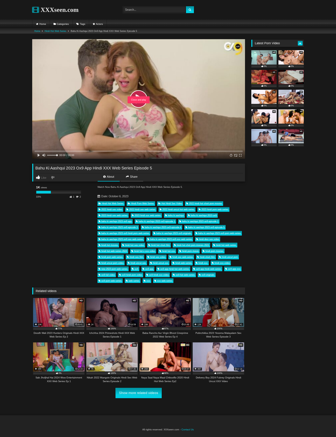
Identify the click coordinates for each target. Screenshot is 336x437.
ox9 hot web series (185, 274)
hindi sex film (136, 257)
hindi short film (207, 257)
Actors (99, 24)
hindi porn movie (190, 251)
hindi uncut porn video (112, 263)
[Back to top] (325, 426)
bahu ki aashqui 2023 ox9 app (116, 221)
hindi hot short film (160, 245)
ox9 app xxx (234, 269)
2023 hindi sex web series (114, 215)
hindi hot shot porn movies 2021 (193, 245)
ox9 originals (208, 274)
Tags (82, 24)
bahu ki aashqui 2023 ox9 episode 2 (200, 221)
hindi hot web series (226, 245)
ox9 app (149, 269)
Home (42, 24)
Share (133, 176)
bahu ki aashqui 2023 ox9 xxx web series (171, 239)
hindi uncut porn (230, 257)
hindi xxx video (222, 263)
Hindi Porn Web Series (142, 203)
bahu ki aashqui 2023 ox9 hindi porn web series (125, 233)
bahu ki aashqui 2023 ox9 (204, 215)
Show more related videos (138, 393)
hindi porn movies (214, 251)
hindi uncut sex (138, 263)
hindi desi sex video (209, 239)
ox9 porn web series (111, 280)
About (110, 176)
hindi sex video (157, 257)
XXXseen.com (59, 9)
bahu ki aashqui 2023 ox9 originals (173, 233)
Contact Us (187, 429)
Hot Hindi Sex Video (172, 203)
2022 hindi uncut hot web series (178, 209)
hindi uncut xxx (160, 263)
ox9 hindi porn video (132, 274)
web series (134, 280)
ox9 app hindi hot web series (174, 269)
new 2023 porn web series (114, 269)
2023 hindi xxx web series (148, 215)
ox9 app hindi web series (208, 269)
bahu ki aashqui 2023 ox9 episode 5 (206, 227)
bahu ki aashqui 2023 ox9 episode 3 (119, 227)
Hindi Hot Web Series (55, 31)
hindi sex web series (182, 257)
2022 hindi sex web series (142, 209)
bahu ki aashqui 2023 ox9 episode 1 (157, 221)
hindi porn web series (112, 257)
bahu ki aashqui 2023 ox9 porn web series (219, 233)
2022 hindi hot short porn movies (205, 203)
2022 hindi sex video (111, 209)
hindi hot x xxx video (144, 251)
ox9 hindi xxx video (159, 274)
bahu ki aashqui (176, 215)
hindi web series (183, 263)
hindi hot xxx (168, 251)
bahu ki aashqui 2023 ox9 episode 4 (163, 227)
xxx (148, 280)
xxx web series (164, 280)
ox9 (136, 269)
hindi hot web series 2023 (114, 251)
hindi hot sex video (134, 245)
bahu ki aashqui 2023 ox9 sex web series (122, 239)
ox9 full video (108, 274)
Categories (63, 24)
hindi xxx (203, 263)
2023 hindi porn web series (214, 209)
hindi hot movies (109, 245)
